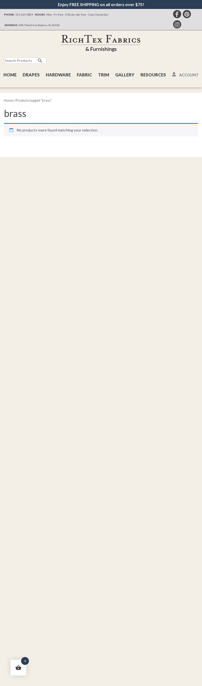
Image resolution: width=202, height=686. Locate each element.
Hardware (58, 74)
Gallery (124, 74)
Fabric (84, 74)
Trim (103, 74)
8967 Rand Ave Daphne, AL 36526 (39, 25)
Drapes (31, 74)
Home (10, 74)
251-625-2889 (24, 14)
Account (189, 75)
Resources (153, 74)
